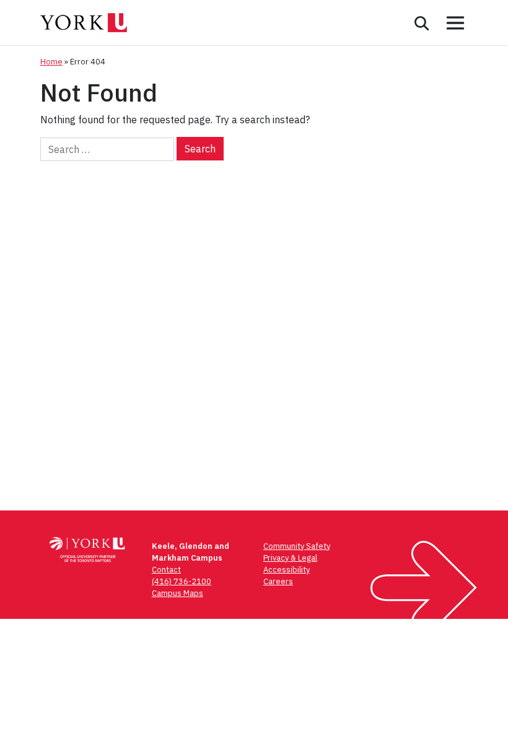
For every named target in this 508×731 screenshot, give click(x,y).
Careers (278, 581)
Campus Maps (177, 593)
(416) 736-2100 (181, 581)
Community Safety (296, 546)
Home (51, 61)
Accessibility (286, 569)
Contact (166, 569)
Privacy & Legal (290, 558)
